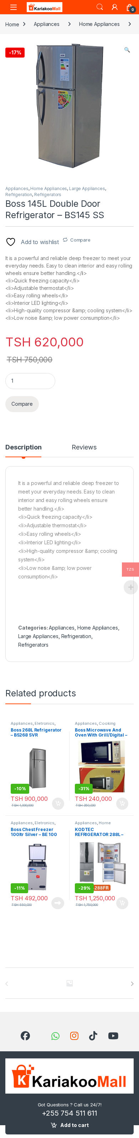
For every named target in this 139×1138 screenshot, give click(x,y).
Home (12, 24)
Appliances (47, 24)
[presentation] (132, 983)
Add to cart (74, 1125)
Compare (80, 240)
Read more (57, 903)
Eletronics (45, 723)
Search (100, 7)
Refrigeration (18, 194)
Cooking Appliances (95, 725)
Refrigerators (47, 194)
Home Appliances (99, 24)
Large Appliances (87, 188)
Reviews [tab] (84, 447)
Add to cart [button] (58, 804)
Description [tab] (23, 447)
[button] (127, 49)
